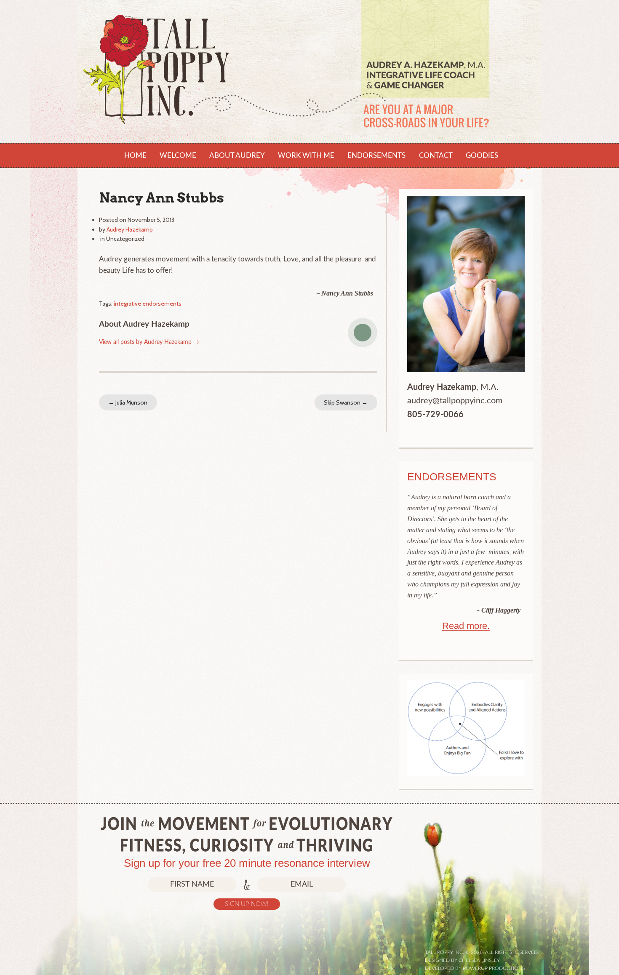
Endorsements (376, 155)
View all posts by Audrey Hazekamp (149, 342)
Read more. (466, 626)
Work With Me (306, 155)
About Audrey (237, 155)
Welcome (178, 155)
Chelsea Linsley (479, 960)
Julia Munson (127, 402)
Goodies (482, 155)
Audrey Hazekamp (130, 229)
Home (135, 155)
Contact (436, 155)
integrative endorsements (147, 303)
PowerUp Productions (494, 968)
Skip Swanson (346, 402)
